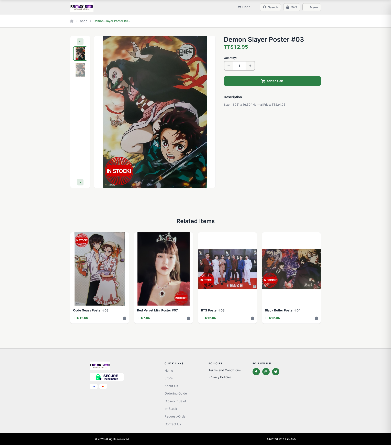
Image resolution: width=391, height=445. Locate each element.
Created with (282, 439)
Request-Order (176, 416)
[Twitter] (275, 371)
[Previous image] (100, 111)
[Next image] (208, 111)
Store (169, 378)
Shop (83, 21)
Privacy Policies (220, 377)
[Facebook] (256, 371)
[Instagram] (266, 371)
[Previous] (80, 41)
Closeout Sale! (175, 401)
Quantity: (230, 57)
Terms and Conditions (225, 370)
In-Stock (171, 409)
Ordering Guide (176, 393)
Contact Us (173, 424)
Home (169, 371)
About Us (171, 386)
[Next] (80, 182)
